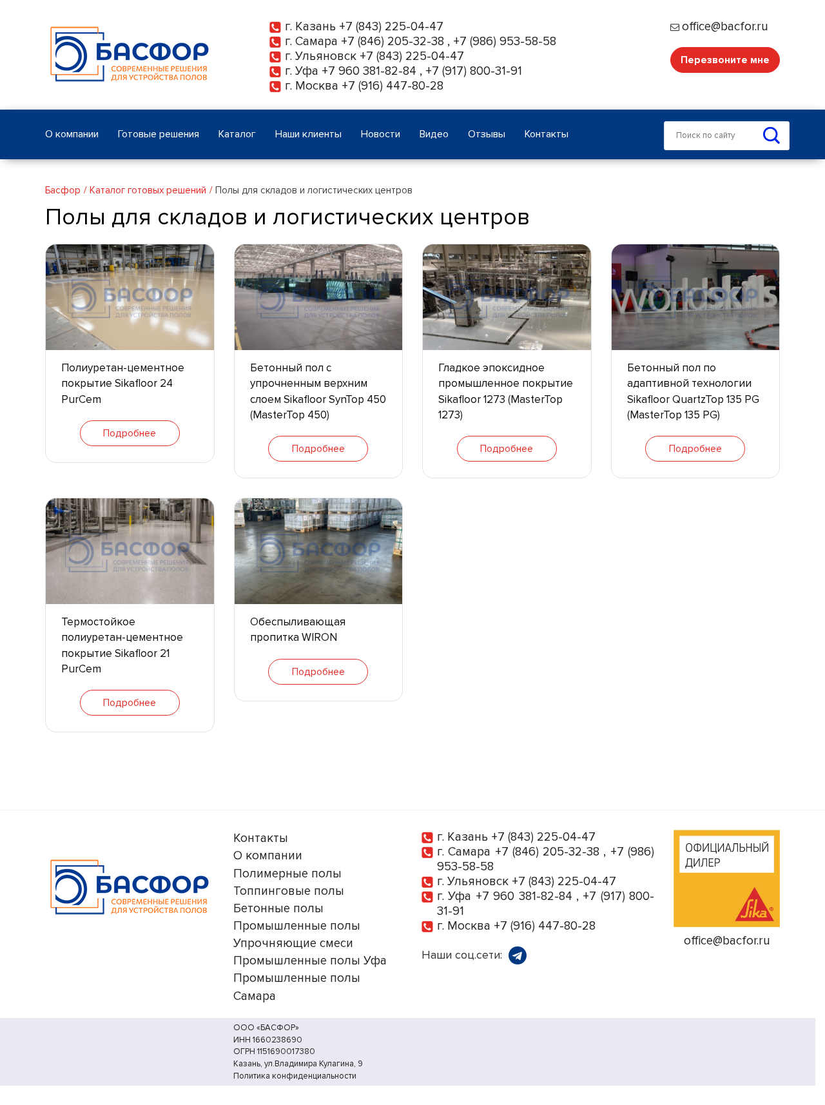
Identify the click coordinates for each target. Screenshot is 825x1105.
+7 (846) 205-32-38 (392, 41)
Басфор (63, 190)
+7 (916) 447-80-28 (392, 86)
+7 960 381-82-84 (369, 71)
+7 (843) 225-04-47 (391, 26)
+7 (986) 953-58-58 (504, 41)
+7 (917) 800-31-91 (473, 71)
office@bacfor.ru (725, 26)
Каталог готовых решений (148, 190)
